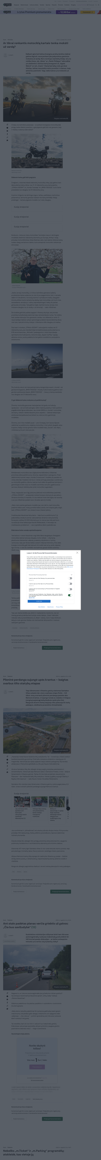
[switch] (70, 578)
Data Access (50, 607)
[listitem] (50, 575)
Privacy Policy (59, 607)
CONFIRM (39, 601)
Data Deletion (41, 607)
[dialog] (50, 580)
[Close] (77, 553)
